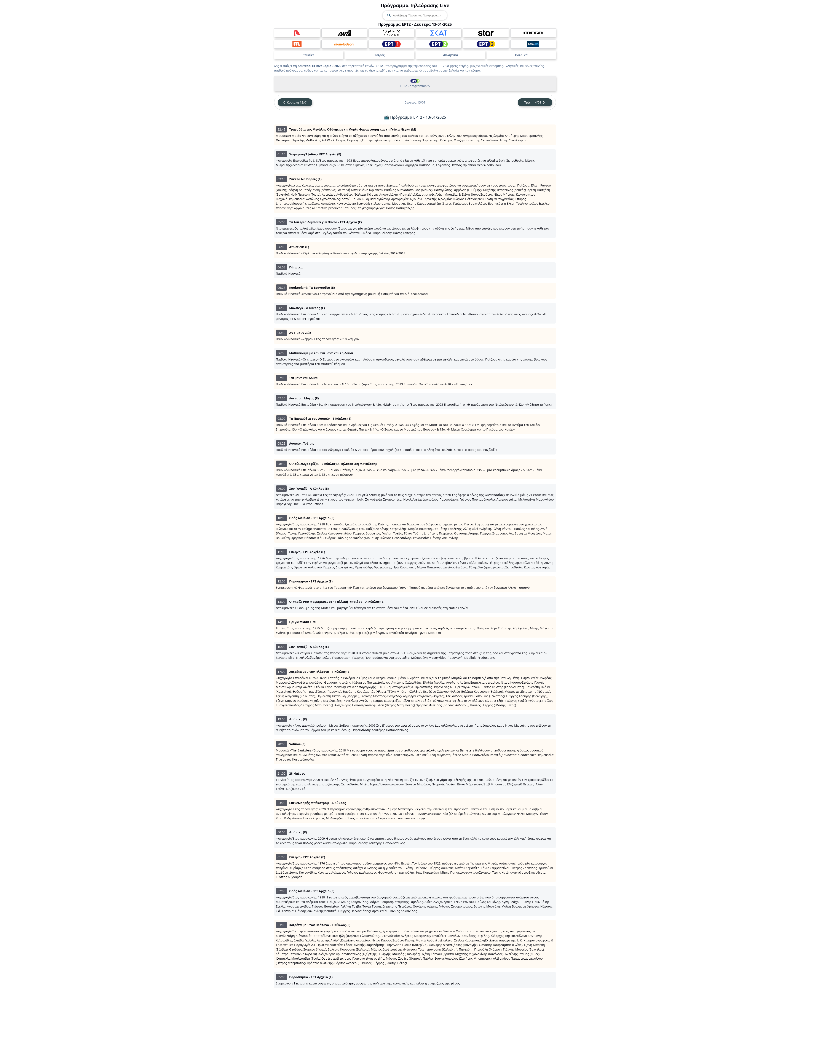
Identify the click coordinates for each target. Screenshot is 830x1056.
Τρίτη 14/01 (532, 102)
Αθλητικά (450, 55)
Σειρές (380, 55)
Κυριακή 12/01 (297, 102)
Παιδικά (521, 55)
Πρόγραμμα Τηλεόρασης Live (415, 5)
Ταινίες (308, 55)
